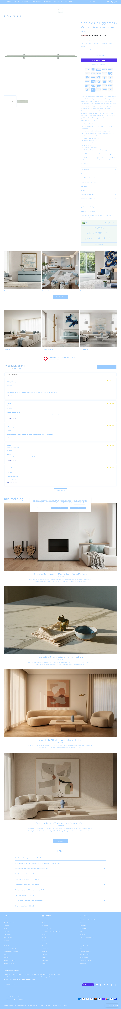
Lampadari (45, 948)
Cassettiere (8, 291)
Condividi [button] (85, 163)
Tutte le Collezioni (9, 922)
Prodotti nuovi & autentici (87, 937)
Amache (44, 919)
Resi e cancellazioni (85, 951)
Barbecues (45, 925)
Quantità (83, 46)
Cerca (81, 943)
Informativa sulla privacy (79, 503)
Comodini (44, 937)
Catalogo (6, 940)
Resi (5, 954)
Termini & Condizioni (9, 960)
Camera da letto (46, 928)
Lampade (83, 349)
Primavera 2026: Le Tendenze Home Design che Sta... (60, 823)
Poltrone (83, 291)
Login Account (84, 946)
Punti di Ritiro (83, 928)
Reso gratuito (83, 931)
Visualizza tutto (60, 297)
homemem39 (11, 1005)
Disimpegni (45, 943)
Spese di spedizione (93, 40)
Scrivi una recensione (107, 367)
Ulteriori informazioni (99, 244)
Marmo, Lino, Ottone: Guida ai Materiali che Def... (60, 657)
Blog (5, 928)
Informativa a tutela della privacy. (25, 979)
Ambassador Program (86, 960)
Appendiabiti (46, 349)
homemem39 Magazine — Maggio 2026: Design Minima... (60, 574)
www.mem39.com (85, 954)
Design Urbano (8, 937)
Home (5, 919)
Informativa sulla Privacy (11, 951)
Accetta (59, 507)
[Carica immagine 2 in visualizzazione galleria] (22, 101)
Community (83, 922)
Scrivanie (44, 954)
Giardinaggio (7, 934)
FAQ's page (83, 963)
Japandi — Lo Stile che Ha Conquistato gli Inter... (60, 740)
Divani (6, 349)
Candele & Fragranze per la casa (51, 931)
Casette (44, 934)
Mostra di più (60, 490)
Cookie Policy (8, 946)
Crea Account (83, 948)
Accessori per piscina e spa (51, 291)
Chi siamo (7, 925)
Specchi (44, 963)
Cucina (44, 940)
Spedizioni (7, 957)
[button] (16, 2)
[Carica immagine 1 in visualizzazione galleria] (10, 101)
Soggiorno (45, 960)
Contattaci (7, 931)
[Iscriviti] (32, 985)
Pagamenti (83, 925)
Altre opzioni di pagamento (98, 64)
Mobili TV (44, 951)
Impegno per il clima (85, 957)
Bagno (44, 922)
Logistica (82, 934)
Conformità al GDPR (10, 948)
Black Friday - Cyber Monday (88, 919)
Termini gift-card (9, 963)
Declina (78, 507)
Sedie (43, 957)
